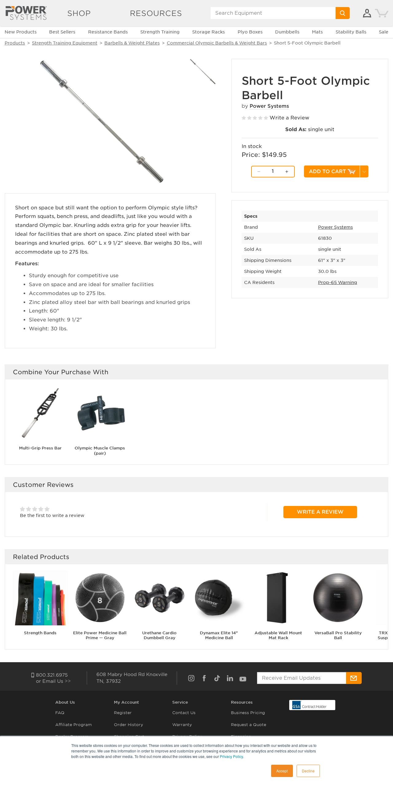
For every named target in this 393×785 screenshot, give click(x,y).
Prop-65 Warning (337, 282)
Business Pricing (248, 712)
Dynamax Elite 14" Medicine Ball (219, 635)
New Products (21, 31)
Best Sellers (62, 31)
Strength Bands (40, 633)
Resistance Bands (108, 31)
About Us (65, 702)
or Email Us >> (53, 681)
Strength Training (160, 31)
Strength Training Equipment (64, 43)
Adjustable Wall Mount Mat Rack (278, 635)
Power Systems (269, 106)
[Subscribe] (354, 678)
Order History (128, 724)
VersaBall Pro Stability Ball (338, 635)
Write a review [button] (320, 512)
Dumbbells (287, 31)
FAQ (59, 712)
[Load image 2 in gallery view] (203, 72)
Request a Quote (248, 724)
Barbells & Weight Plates (132, 43)
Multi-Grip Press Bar (40, 448)
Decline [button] (308, 770)
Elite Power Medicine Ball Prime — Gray (99, 635)
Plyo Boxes (250, 31)
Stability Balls (351, 31)
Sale (383, 31)
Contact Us (184, 712)
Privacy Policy (231, 756)
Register (123, 712)
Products (15, 43)
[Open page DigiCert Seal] (309, 705)
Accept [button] (282, 770)
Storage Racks (208, 31)
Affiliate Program (73, 724)
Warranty (182, 724)
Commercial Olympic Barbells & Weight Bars (217, 43)
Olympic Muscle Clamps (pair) (100, 451)
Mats (317, 31)
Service (180, 702)
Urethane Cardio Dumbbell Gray (159, 635)
